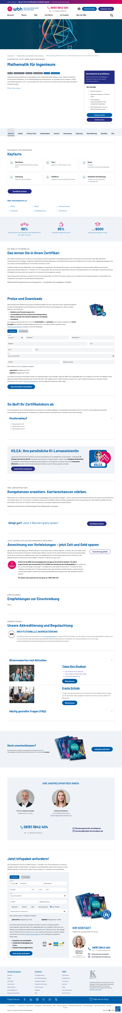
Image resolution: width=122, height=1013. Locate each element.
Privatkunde (12, 331)
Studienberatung (40, 211)
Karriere (56, 133)
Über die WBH (81, 15)
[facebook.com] (24, 999)
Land (8, 353)
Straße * (11, 343)
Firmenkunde (23, 331)
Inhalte (20, 133)
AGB (54, 1005)
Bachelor (10, 15)
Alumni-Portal (66, 993)
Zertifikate (49, 15)
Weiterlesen (70, 681)
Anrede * (9, 335)
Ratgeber (37, 990)
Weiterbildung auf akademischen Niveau (30, 56)
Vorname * (29, 337)
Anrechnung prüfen (100, 551)
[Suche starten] (112, 15)
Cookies (65, 1007)
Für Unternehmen (67, 990)
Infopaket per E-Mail (19, 373)
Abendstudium (11, 987)
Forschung (65, 981)
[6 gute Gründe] (21, 694)
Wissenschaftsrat (50, 636)
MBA (35, 15)
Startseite (10, 56)
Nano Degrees (43, 907)
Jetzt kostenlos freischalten (21, 387)
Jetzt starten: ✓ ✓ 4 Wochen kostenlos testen (38, 2)
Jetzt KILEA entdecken (23, 469)
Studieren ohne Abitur (13, 993)
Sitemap (108, 1005)
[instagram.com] (37, 999)
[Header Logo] (23, 8)
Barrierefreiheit (47, 1005)
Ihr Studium (64, 15)
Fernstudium (11, 984)
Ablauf (36, 206)
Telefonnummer (68, 362)
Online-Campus (39, 987)
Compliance (38, 1005)
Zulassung (79, 133)
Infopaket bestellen (89, 9)
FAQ (112, 133)
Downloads (14, 211)
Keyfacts (11, 133)
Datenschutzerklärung (14, 327)
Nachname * (76, 337)
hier (55, 558)
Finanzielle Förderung (41, 984)
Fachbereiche (66, 978)
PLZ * (10, 350)
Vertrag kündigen (88, 1005)
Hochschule (65, 975)
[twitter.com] (56, 999)
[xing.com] (43, 999)
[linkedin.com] (31, 999)
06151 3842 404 (101, 947)
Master (24, 15)
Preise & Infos (31, 133)
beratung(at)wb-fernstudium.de (61, 815)
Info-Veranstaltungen (41, 978)
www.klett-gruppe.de (95, 989)
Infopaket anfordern (102, 749)
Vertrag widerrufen (99, 1005)
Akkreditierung (92, 133)
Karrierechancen (64, 206)
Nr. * (91, 343)
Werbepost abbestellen (75, 1005)
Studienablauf (45, 133)
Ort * (37, 350)
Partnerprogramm (62, 1005)
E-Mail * (10, 362)
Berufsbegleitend (12, 990)
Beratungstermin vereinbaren (88, 828)
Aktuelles (104, 133)
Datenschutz (29, 1005)
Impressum (21, 1005)
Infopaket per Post (20, 370)
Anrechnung (67, 133)
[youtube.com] (50, 999)
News (63, 987)
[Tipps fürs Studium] (21, 673)
